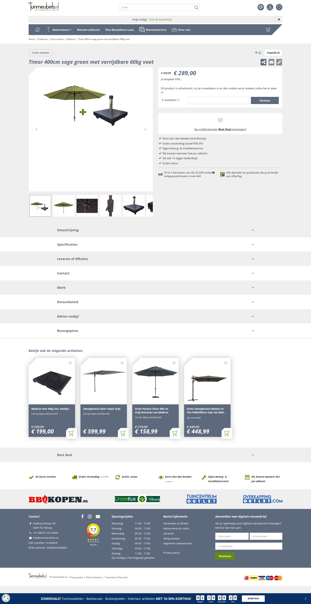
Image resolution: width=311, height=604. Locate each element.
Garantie (168, 533)
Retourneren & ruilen (176, 528)
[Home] (37, 29)
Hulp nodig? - (152, 19)
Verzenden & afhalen (176, 523)
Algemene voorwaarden (177, 543)
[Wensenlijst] (279, 7)
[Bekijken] (268, 29)
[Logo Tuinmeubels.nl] (44, 6)
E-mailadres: (170, 100)
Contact (261, 7)
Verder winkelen (40, 52)
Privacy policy (171, 552)
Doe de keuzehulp (160, 19)
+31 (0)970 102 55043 (45, 532)
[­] (82, 516)
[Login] (270, 7)
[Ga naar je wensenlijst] (280, 7)
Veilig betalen (171, 538)
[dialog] (6, 598)
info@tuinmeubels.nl (45, 537)
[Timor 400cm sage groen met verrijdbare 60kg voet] (90, 129)
